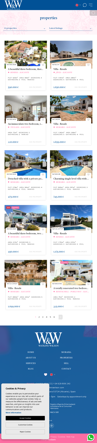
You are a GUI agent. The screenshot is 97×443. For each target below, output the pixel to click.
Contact (66, 369)
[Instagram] (51, 426)
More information (13, 412)
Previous (7, 55)
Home (31, 352)
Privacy (53, 437)
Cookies (61, 437)
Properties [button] (66, 358)
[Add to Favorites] (43, 64)
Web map (70, 437)
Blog (30, 369)
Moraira (66, 352)
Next (44, 55)
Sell (66, 363)
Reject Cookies (25, 432)
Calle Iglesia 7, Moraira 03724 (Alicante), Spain (54, 391)
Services (31, 363)
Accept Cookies (25, 418)
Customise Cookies (25, 425)
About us (31, 358)
